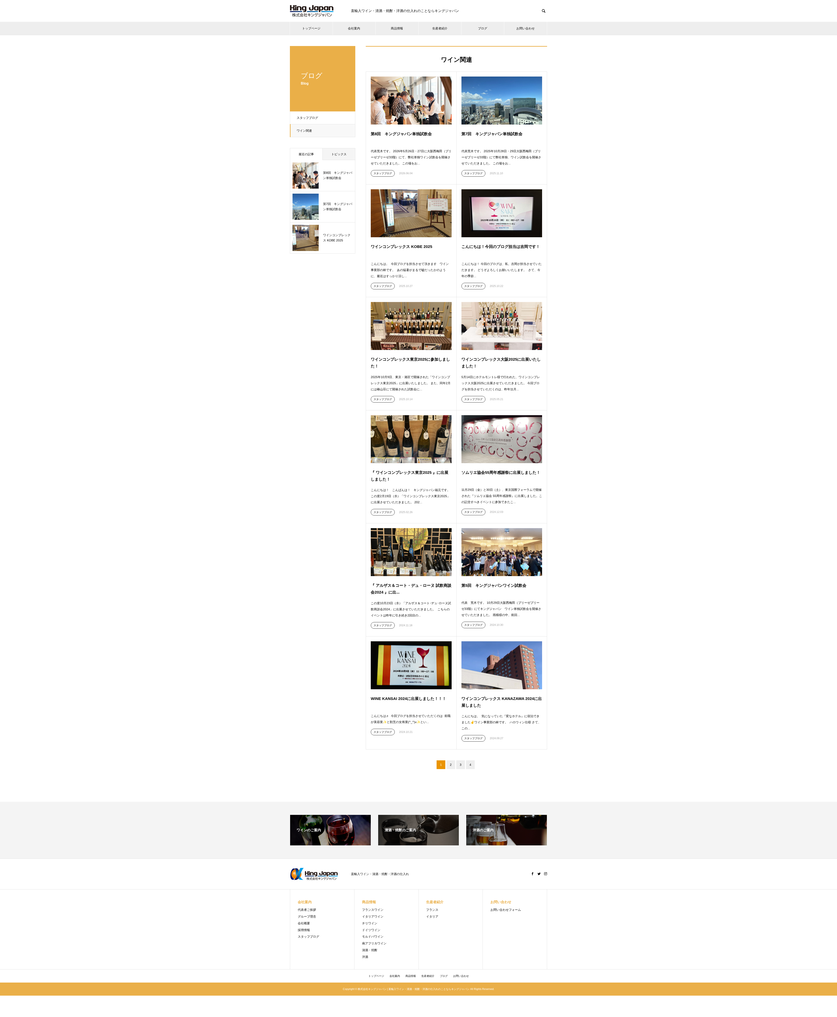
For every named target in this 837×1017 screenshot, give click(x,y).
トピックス (339, 154)
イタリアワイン (372, 916)
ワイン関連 (304, 130)
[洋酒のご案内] (506, 843)
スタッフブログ (307, 117)
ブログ (482, 28)
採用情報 (304, 930)
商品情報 (397, 28)
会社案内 (354, 28)
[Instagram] (545, 873)
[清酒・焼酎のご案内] (418, 843)
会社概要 (304, 923)
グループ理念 (307, 916)
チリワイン (369, 923)
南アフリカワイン (374, 943)
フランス (432, 909)
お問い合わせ (525, 28)
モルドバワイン (372, 936)
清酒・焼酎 (369, 950)
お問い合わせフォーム (505, 909)
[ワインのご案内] (330, 843)
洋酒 (365, 957)
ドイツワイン (371, 930)
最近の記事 (306, 154)
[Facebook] (532, 873)
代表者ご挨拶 (307, 909)
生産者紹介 (439, 28)
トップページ (311, 28)
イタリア (432, 916)
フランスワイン (372, 909)
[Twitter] (539, 873)
